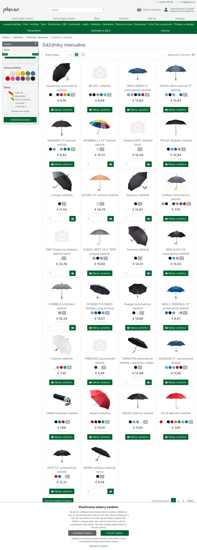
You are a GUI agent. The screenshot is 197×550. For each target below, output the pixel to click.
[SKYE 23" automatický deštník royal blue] (59, 477)
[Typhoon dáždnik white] (54, 368)
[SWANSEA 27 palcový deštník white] (57, 149)
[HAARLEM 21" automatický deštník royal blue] (170, 368)
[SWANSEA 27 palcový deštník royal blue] (64, 149)
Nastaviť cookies (98, 546)
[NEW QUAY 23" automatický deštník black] (170, 258)
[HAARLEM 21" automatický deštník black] (180, 368)
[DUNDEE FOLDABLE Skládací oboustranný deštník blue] (103, 313)
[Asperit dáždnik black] (99, 422)
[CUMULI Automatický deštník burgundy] (173, 204)
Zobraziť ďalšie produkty (58, 500)
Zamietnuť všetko (82, 533)
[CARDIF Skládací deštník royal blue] (59, 422)
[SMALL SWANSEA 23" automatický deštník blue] (173, 313)
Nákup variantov (63, 109)
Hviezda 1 (20, 103)
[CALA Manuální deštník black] (168, 422)
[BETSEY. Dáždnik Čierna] (94, 95)
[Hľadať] (104, 10)
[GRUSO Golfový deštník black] (130, 422)
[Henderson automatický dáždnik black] (50, 95)
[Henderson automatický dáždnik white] (54, 95)
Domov (6, 37)
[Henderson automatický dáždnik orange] (64, 95)
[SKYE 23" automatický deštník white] (63, 477)
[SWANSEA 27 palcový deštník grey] (61, 149)
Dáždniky (18, 37)
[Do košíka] (110, 164)
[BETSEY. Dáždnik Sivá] (97, 95)
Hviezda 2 (20, 106)
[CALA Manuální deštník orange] (175, 422)
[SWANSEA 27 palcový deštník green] (68, 149)
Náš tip (19, 92)
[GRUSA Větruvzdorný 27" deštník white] (177, 95)
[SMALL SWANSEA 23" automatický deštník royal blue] (166, 313)
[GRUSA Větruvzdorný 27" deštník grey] (173, 95)
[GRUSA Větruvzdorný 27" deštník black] (170, 95)
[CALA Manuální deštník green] (179, 422)
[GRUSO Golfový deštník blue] (137, 422)
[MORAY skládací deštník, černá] (97, 477)
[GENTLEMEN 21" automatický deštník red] (142, 95)
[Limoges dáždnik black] (59, 204)
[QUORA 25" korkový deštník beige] (97, 204)
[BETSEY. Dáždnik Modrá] (90, 95)
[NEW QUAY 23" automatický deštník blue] (173, 258)
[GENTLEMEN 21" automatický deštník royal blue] (139, 95)
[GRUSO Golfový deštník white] (141, 422)
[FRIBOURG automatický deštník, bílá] (99, 368)
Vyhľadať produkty (20, 119)
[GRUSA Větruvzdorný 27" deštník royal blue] (180, 95)
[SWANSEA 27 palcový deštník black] (50, 149)
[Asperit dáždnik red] (92, 422)
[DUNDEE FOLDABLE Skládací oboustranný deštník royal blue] (95, 313)
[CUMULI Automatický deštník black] (166, 204)
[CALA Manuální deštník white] (164, 422)
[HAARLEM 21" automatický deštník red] (177, 368)
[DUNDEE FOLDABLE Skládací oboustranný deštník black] (99, 313)
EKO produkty (22, 99)
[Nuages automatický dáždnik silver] (137, 313)
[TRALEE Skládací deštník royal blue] (175, 149)
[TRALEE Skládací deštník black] (168, 149)
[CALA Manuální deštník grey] (182, 422)
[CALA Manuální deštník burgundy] (171, 422)
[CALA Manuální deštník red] (161, 422)
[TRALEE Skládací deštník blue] (171, 149)
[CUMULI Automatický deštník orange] (177, 204)
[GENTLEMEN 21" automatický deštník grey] (132, 95)
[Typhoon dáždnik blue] (57, 368)
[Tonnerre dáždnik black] (135, 258)
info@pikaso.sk (188, 2)
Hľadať (7, 44)
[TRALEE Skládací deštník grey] (179, 149)
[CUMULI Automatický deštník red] (184, 204)
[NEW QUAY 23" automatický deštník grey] (177, 258)
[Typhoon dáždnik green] (64, 368)
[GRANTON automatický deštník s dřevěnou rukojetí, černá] (135, 368)
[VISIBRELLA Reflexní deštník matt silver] (59, 313)
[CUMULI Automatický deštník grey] (162, 204)
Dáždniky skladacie (37, 37)
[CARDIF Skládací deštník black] (56, 422)
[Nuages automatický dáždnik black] (133, 313)
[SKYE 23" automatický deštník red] (56, 477)
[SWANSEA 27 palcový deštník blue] (54, 149)
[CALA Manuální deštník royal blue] (186, 422)
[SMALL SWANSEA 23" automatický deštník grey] (180, 313)
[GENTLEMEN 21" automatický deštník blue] (128, 95)
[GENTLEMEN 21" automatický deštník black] (135, 95)
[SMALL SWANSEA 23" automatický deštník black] (170, 313)
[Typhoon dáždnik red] (61, 368)
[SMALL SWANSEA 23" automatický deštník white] (177, 313)
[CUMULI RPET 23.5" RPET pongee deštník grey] (94, 258)
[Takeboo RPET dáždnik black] (135, 149)
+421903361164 (165, 2)
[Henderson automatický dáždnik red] (61, 95)
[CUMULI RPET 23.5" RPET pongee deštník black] (97, 258)
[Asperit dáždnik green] (103, 422)
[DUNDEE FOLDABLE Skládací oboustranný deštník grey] (92, 313)
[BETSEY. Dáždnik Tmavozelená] (101, 95)
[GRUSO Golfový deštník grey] (133, 422)
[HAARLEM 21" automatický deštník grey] (173, 368)
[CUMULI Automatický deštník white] (170, 204)
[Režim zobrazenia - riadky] (83, 54)
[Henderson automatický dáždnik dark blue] (57, 95)
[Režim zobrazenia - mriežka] (76, 54)
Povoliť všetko (115, 533)
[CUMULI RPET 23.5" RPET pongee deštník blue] (101, 258)
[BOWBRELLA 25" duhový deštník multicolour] (97, 149)
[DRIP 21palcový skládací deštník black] (59, 258)
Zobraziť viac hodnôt (20, 111)
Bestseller (20, 96)
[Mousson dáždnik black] (135, 204)
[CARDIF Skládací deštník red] (63, 422)
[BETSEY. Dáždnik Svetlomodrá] (104, 95)
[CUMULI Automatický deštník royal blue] (180, 204)
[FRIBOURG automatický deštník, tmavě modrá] (95, 368)
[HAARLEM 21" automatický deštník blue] (166, 368)
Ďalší (190, 500)
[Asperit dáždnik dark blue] (95, 422)
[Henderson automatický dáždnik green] (68, 95)
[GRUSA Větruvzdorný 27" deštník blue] (166, 95)
